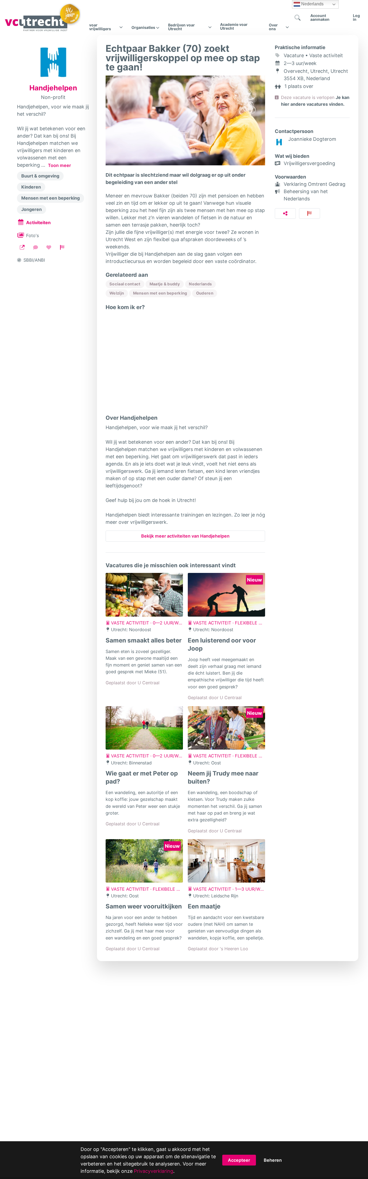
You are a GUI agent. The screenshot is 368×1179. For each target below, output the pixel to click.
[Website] (22, 247)
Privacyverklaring (153, 1171)
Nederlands (312, 4)
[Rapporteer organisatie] (62, 247)
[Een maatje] (226, 861)
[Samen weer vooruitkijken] (144, 861)
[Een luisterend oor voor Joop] (226, 595)
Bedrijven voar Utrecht (181, 27)
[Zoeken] (297, 17)
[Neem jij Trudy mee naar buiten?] (226, 728)
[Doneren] (49, 247)
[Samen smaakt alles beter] (144, 595)
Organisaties (143, 27)
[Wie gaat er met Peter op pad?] (144, 728)
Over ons (273, 27)
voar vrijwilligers (100, 27)
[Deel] (285, 213)
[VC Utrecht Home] (42, 17)
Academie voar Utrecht (234, 26)
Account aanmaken (319, 17)
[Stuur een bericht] (35, 247)
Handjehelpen (53, 87)
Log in (356, 17)
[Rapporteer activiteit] (309, 213)
